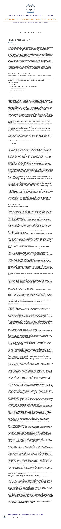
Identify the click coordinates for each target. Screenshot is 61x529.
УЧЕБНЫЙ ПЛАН (23, 22)
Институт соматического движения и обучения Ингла (25, 515)
